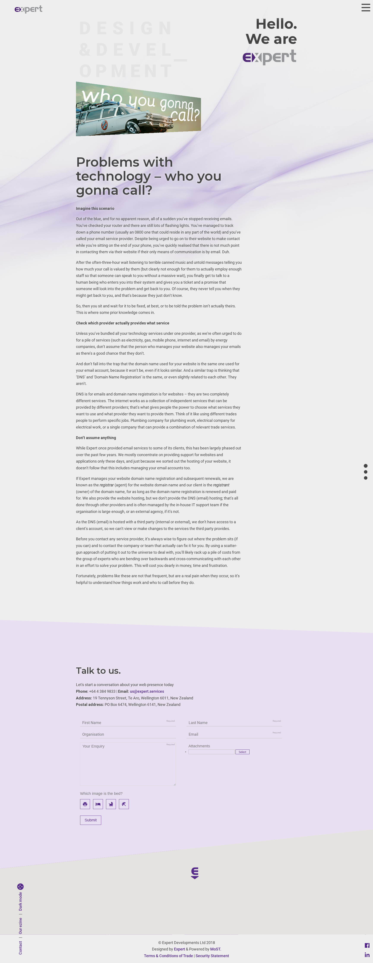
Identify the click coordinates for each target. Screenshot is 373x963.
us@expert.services (147, 691)
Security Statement (212, 956)
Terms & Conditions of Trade (168, 956)
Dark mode (20, 901)
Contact (20, 948)
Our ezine (20, 926)
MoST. (215, 949)
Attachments (199, 746)
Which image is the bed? (101, 793)
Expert (179, 949)
